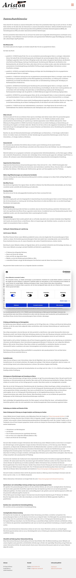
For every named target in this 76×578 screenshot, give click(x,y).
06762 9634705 (35, 566)
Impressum (54, 566)
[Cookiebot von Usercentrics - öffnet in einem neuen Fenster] (63, 272)
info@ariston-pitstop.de (37, 568)
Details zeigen (63, 300)
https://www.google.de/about (57, 416)
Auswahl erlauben (38, 305)
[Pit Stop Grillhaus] (14, 5)
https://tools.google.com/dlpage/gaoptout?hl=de (50, 469)
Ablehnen (16, 305)
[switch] (30, 295)
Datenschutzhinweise (56, 568)
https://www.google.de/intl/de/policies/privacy (51, 479)
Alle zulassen (59, 305)
